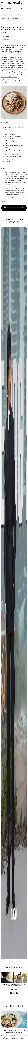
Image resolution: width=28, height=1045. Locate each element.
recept (18, 14)
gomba (11, 14)
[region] (14, 593)
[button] (14, 593)
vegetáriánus (16, 18)
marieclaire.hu (5, 36)
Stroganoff (5, 18)
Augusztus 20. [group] (10, 8)
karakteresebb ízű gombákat (9, 77)
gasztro (4, 14)
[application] (14, 979)
